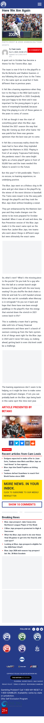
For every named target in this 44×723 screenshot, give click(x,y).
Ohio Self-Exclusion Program (14, 698)
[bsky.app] (22, 443)
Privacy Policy (7, 684)
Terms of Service (19, 684)
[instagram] (37, 629)
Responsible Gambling (35, 684)
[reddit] (32, 443)
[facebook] (11, 443)
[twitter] (16, 443)
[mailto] (27, 443)
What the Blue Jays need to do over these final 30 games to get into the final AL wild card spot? (22, 538)
